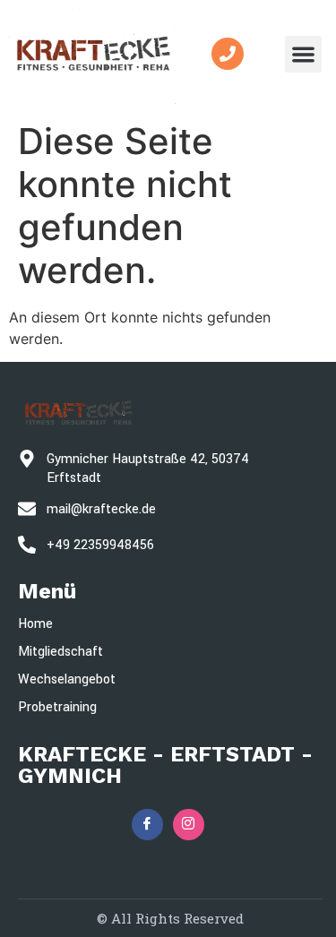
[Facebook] (147, 824)
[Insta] (188, 824)
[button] (303, 54)
